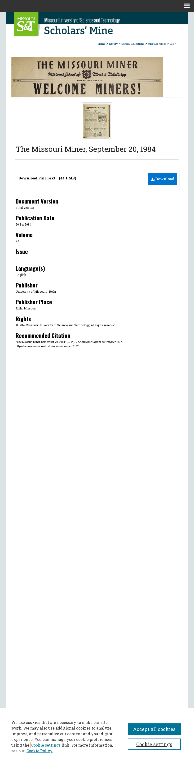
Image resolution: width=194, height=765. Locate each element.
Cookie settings (46, 745)
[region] (97, 736)
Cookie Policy (39, 750)
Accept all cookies (154, 729)
